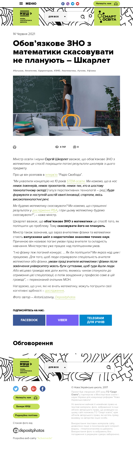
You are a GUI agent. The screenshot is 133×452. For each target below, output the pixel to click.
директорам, (46, 70)
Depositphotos (65, 297)
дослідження (54, 291)
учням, (82, 70)
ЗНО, (58, 70)
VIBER (62, 320)
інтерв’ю (51, 175)
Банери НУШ (23, 406)
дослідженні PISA (44, 210)
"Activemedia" (44, 438)
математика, (70, 70)
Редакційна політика (26, 415)
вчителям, (31, 70)
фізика (92, 70)
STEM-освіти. (76, 181)
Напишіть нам (103, 3)
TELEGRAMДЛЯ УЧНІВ (95, 320)
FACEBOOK (29, 320)
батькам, (19, 70)
